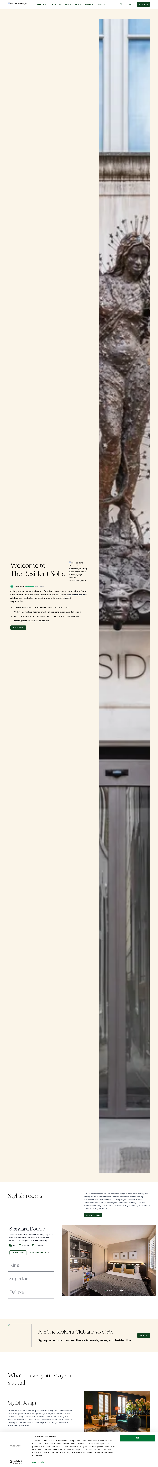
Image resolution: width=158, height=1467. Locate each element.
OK (137, 1438)
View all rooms (93, 1215)
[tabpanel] (103, 1260)
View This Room (38, 1252)
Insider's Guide (73, 4)
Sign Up (143, 1335)
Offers (89, 4)
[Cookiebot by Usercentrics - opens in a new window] (16, 1462)
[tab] (31, 1240)
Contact (102, 4)
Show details (38, 1462)
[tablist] (31, 1260)
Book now (143, 4)
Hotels (40, 4)
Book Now (18, 628)
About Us (56, 4)
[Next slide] (121, 1290)
